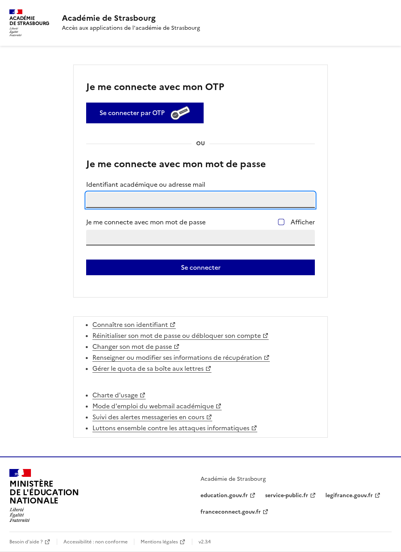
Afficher (303, 222)
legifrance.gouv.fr (349, 495)
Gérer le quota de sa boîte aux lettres (148, 368)
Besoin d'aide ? (26, 541)
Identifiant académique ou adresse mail (145, 184)
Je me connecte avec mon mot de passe (146, 222)
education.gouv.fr (224, 495)
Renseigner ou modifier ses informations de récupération (177, 357)
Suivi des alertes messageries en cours (148, 417)
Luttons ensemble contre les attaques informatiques (170, 428)
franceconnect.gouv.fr (230, 512)
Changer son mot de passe (132, 346)
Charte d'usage (115, 395)
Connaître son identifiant (130, 324)
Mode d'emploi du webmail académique (153, 406)
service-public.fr (286, 495)
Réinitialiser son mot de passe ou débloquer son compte (176, 335)
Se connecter (200, 267)
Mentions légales (159, 541)
